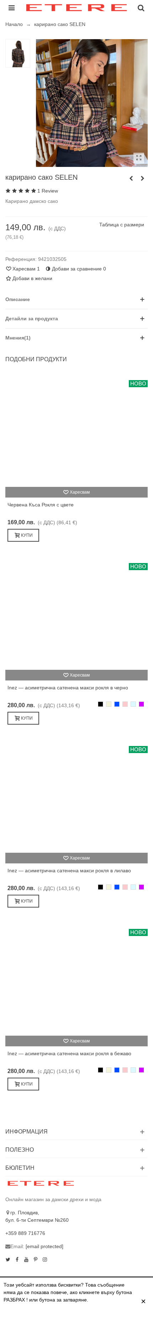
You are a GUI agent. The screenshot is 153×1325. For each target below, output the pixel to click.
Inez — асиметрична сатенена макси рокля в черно (67, 687)
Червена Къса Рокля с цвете (40, 505)
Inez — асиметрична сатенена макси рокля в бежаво (69, 1053)
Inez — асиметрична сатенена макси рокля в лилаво (69, 870)
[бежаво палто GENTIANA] (131, 178)
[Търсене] (141, 7)
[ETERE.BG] (76, 7)
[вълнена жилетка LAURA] (142, 178)
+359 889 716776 (25, 1233)
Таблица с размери (121, 224)
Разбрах (94, 1315)
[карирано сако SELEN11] (138, 158)
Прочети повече (54, 1315)
